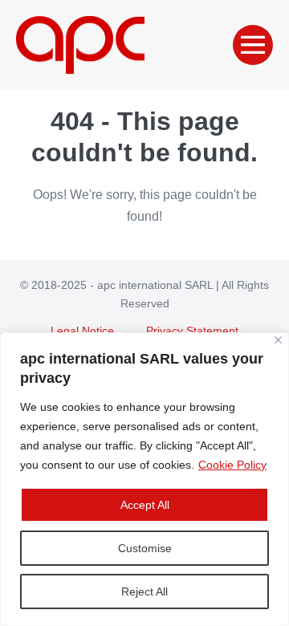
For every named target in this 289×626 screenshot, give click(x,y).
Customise (145, 548)
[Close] (278, 339)
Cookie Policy (232, 464)
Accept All (144, 504)
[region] (144, 479)
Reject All (144, 591)
